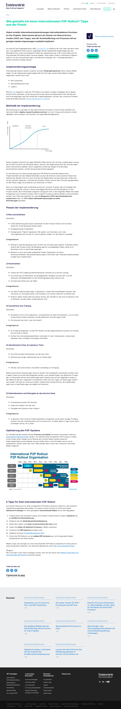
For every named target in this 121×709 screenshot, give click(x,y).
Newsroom (66, 674)
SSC (14, 92)
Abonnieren (92, 56)
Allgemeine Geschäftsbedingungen (70, 704)
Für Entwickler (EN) (48, 687)
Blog (7, 15)
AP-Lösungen (12, 674)
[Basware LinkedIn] (103, 682)
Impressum (100, 704)
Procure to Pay (92, 44)
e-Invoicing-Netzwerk (29, 675)
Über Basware (95, 9)
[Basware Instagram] (100, 682)
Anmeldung (111, 3)
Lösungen (40, 9)
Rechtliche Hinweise (54, 704)
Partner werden (47, 690)
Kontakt (107, 9)
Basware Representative (104, 36)
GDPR (19, 706)
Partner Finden (47, 693)
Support (92, 3)
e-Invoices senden (30, 682)
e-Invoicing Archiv (30, 685)
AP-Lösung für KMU (12, 693)
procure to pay (15, 575)
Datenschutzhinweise (55, 706)
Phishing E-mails (28, 706)
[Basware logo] (106, 678)
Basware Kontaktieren (48, 675)
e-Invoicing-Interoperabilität (32, 687)
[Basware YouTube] (107, 682)
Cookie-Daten (42, 704)
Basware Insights (11, 690)
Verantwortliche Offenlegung (71, 706)
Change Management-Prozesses (38, 99)
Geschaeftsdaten (11, 706)
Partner (66, 9)
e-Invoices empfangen (31, 679)
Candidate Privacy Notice (41, 706)
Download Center (79, 9)
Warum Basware (54, 9)
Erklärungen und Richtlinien (88, 704)
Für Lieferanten (101, 3)
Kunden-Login (47, 682)
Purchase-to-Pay (43, 48)
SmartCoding (10, 687)
